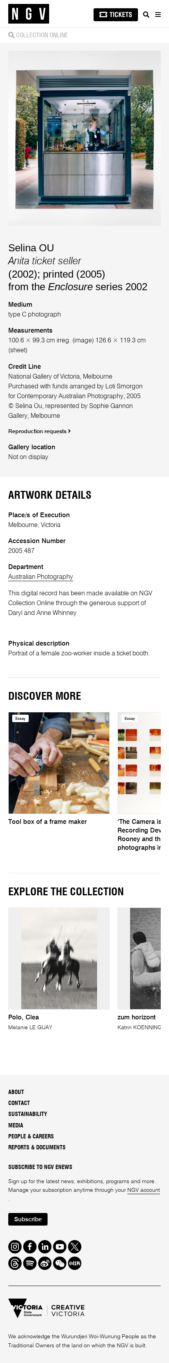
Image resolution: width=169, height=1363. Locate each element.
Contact (19, 1103)
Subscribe (28, 1220)
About (16, 1092)
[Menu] (157, 14)
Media (15, 1126)
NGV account (143, 1190)
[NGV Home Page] (28, 14)
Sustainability (27, 1114)
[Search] (146, 14)
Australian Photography (40, 577)
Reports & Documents (37, 1148)
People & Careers (31, 1137)
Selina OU (31, 248)
